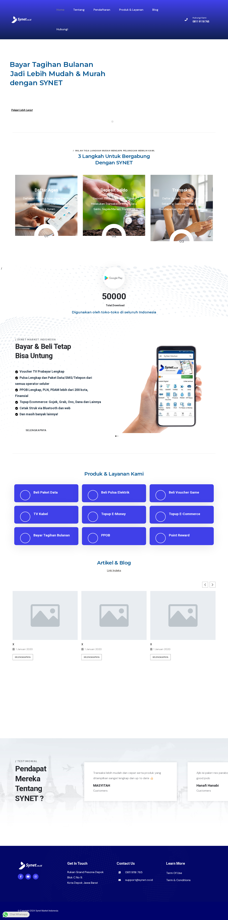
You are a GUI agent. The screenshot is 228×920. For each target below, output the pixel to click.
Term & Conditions (178, 880)
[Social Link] (21, 876)
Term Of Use (174, 873)
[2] (13, 801)
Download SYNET (144, 837)
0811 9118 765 (133, 872)
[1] (10, 801)
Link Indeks (114, 570)
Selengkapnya (23, 657)
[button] (115, 436)
